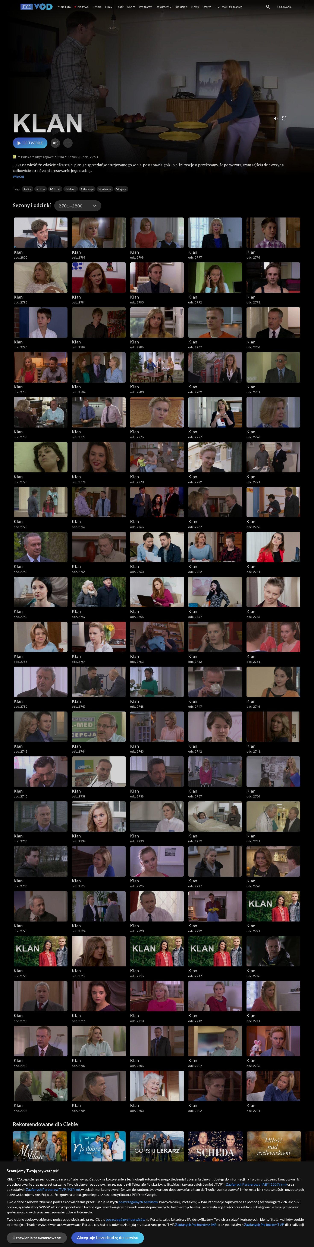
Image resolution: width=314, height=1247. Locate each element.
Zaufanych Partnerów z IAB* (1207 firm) (256, 1184)
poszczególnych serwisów (138, 1202)
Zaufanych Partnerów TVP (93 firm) (53, 1189)
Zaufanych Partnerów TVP (264, 1224)
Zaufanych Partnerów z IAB (196, 1224)
